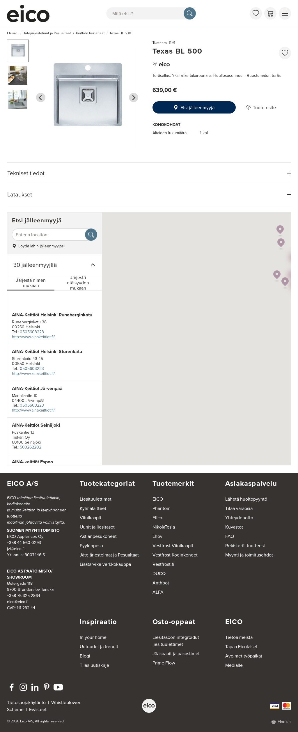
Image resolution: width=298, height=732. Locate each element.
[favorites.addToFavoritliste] (285, 53)
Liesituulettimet (95, 499)
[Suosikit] (256, 13)
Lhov (157, 536)
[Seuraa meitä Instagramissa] (23, 687)
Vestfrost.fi (163, 564)
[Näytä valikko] (285, 13)
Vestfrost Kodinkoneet (175, 555)
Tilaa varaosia (239, 508)
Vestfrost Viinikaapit (172, 545)
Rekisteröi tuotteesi (245, 545)
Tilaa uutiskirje (94, 665)
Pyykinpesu (91, 545)
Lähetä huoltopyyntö (246, 499)
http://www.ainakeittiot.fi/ (33, 337)
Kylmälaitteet (93, 508)
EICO (157, 499)
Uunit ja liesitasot (97, 527)
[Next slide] (133, 97)
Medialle (234, 665)
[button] (18, 51)
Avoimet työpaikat (243, 656)
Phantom (161, 508)
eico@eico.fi (17, 602)
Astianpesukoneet (98, 536)
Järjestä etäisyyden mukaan (78, 283)
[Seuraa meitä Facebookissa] (11, 687)
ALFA (158, 592)
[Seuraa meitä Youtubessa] (58, 687)
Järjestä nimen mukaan (31, 282)
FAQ (229, 536)
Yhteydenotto (239, 517)
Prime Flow (163, 663)
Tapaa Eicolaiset (241, 646)
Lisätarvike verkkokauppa (105, 564)
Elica (157, 517)
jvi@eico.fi (15, 549)
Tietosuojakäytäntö (26, 702)
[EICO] (149, 706)
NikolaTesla (163, 527)
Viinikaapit (90, 517)
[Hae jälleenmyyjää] (91, 234)
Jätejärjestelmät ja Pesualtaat (109, 555)
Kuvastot (234, 527)
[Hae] (190, 13)
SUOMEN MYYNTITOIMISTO (33, 530)
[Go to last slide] (40, 97)
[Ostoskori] (270, 13)
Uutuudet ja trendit (99, 646)
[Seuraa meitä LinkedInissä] (35, 687)
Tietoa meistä (239, 637)
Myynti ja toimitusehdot (249, 555)
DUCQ (159, 573)
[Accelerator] (31, 13)
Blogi (85, 656)
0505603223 (32, 332)
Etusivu (13, 33)
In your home (93, 637)
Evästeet (38, 709)
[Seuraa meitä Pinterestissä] (46, 687)
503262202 (30, 447)
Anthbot (160, 582)
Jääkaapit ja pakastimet (176, 653)
